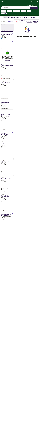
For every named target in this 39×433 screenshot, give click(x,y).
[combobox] (8, 8)
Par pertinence (10, 21)
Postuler (36, 21)
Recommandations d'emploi (15, 17)
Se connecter (32, 1)
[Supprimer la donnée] (13, 8)
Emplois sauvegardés (27, 17)
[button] (31, 5)
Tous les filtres (4, 13)
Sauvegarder (30, 21)
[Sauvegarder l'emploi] (12, 25)
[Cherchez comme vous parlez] (37, 5)
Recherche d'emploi (6, 17)
